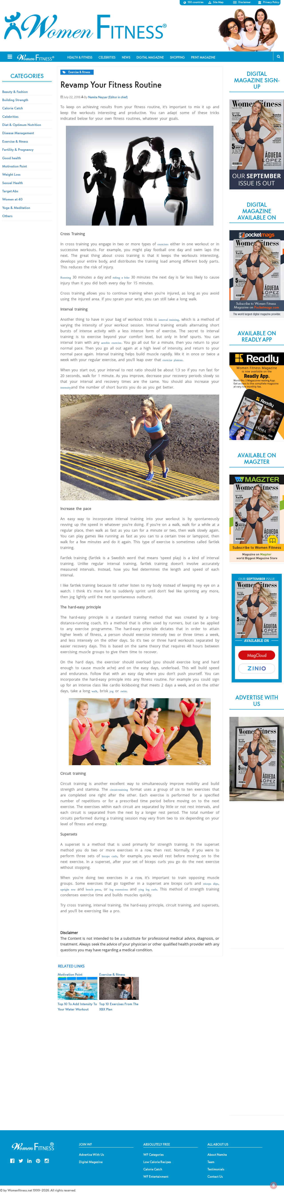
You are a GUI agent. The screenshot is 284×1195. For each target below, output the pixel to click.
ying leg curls (147, 889)
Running (65, 277)
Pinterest (38, 1160)
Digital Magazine (91, 1162)
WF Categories (153, 1155)
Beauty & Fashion (15, 91)
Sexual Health (12, 183)
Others (7, 216)
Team (210, 1162)
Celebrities (10, 116)
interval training (169, 319)
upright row (67, 889)
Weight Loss (11, 174)
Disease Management (18, 133)
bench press (93, 889)
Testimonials (215, 1169)
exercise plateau (173, 360)
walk (94, 691)
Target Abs (10, 191)
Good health (11, 158)
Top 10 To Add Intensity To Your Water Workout (77, 1006)
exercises (163, 244)
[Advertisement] (256, 879)
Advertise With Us (91, 1155)
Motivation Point (14, 166)
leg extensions (119, 889)
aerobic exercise (111, 342)
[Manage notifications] (273, 1185)
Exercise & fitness (79, 72)
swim (123, 691)
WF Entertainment (155, 1177)
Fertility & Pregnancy (18, 149)
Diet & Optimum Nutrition (21, 124)
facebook (12, 1160)
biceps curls (109, 856)
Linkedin (29, 1160)
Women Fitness (85, 25)
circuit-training (119, 789)
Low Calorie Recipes (157, 1162)
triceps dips (210, 883)
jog (112, 691)
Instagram (46, 1160)
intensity (65, 387)
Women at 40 (12, 199)
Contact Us (215, 1177)
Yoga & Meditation (16, 207)
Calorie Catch (12, 108)
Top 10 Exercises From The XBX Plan (118, 1006)
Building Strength (15, 100)
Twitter (21, 1160)
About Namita (217, 1155)
